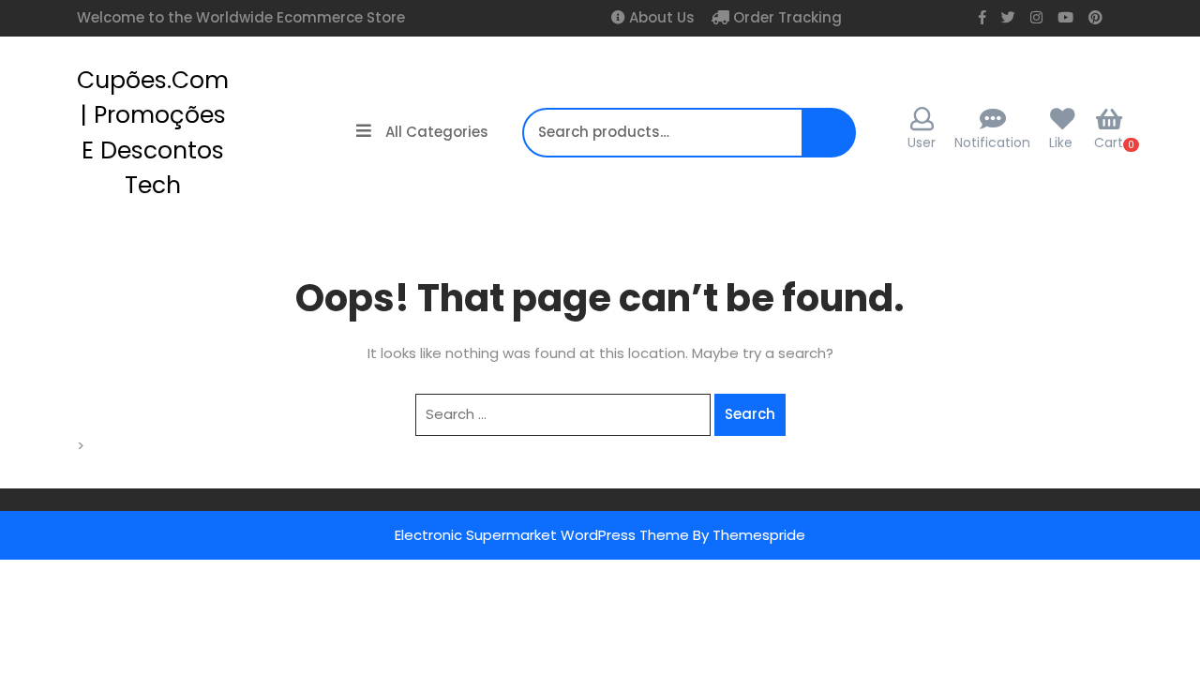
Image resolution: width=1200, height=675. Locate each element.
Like (1060, 142)
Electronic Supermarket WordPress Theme (542, 535)
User (922, 142)
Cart (1108, 142)
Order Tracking (785, 17)
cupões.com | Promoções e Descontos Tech (153, 133)
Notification (992, 142)
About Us (660, 17)
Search (823, 142)
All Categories (436, 132)
